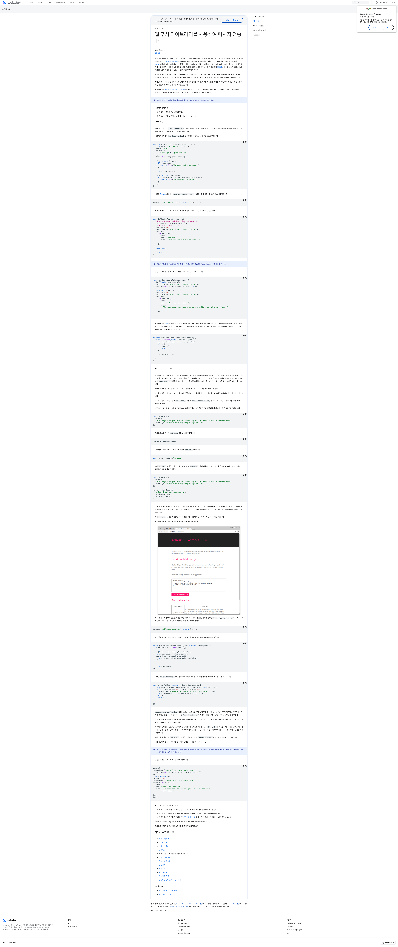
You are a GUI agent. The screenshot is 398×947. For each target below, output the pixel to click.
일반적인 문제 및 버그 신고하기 (170, 880)
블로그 (72, 2)
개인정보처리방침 (12, 942)
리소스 (31, 2)
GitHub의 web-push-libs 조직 (195, 100)
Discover (40, 2)
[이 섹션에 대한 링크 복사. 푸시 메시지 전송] (173, 369)
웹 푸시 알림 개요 (165, 839)
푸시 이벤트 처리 (165, 861)
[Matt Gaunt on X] (156, 53)
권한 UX (161, 850)
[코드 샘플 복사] (246, 142)
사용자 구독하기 (164, 846)
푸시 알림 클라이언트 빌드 (168, 891)
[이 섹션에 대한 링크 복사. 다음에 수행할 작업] (176, 832)
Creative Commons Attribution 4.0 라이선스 (189, 904)
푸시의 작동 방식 (165, 843)
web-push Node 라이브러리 (175, 90)
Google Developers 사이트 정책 (179, 906)
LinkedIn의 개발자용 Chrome (296, 930)
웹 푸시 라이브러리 (189, 817)
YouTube (290, 926)
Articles (6, 9)
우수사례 (81, 2)
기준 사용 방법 (60, 2)
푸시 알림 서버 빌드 (166, 894)
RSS (288, 933)
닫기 (374, 27)
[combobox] (362, 2)
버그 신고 (71, 923)
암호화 (219, 67)
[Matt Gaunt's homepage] (159, 53)
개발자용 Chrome (183, 923)
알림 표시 (162, 865)
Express (163, 194)
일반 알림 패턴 (164, 872)
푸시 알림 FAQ (164, 876)
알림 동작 (162, 869)
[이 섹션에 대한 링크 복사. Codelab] (165, 886)
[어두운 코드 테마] (243, 142)
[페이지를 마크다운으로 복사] (158, 41)
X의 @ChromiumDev (294, 923)
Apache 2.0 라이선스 (234, 904)
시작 (388, 27)
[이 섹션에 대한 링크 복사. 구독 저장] (166, 122)
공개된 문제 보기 (73, 926)
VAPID (157, 64)
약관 (3, 942)
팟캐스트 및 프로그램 (184, 933)
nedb (167, 324)
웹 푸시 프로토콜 (172, 61)
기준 (49, 2)
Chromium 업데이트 (184, 926)
